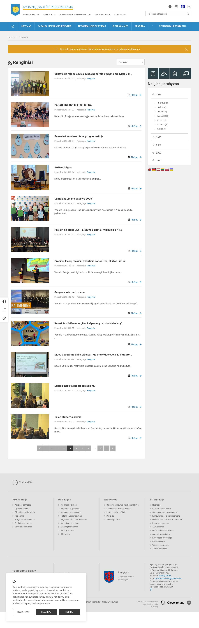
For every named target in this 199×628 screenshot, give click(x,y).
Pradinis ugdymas (69, 505)
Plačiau (134, 95)
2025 (158, 137)
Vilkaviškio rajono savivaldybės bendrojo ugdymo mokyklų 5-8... (93, 73)
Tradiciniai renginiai (23, 523)
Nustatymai (23, 612)
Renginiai (91, 78)
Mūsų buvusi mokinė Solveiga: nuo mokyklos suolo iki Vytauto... (93, 354)
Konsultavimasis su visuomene (166, 516)
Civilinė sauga (158, 541)
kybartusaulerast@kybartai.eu (168, 578)
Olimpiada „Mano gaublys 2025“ (73, 198)
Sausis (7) (161, 129)
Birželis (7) (162, 107)
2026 (158, 94)
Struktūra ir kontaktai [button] (172, 26)
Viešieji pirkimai (113, 519)
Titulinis (11, 37)
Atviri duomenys (159, 548)
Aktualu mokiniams (161, 534)
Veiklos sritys (31, 14)
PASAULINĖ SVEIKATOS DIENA (73, 105)
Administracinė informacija (75, 14)
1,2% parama (158, 527)
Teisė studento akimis (67, 417)
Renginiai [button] (140, 26)
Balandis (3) (163, 116)
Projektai (110, 516)
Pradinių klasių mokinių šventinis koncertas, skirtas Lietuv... (91, 261)
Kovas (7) (161, 120)
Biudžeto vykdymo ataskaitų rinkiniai (122, 505)
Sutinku (69, 612)
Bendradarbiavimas (23, 527)
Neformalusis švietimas (71, 516)
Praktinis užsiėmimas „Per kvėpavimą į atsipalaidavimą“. (88, 323)
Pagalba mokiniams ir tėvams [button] (55, 26)
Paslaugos (49, 14)
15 (106, 448)
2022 (158, 160)
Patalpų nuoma (67, 530)
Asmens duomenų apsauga (164, 512)
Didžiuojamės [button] (120, 26)
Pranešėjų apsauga (160, 523)
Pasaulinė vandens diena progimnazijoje (78, 136)
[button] (170, 6)
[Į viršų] (189, 603)
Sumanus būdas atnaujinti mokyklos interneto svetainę (147, 604)
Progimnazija (103, 14)
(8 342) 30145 (165, 575)
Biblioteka (65, 534)
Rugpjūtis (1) (163, 103)
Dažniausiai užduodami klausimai (167, 519)
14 (100, 448)
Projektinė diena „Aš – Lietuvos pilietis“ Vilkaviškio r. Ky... (89, 229)
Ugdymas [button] (26, 26)
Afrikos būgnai (63, 167)
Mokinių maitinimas (69, 527)
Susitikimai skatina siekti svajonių (74, 385)
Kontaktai (120, 14)
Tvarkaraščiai (25, 482)
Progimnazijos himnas (25, 519)
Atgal (40, 448)
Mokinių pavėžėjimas (70, 523)
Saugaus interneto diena (69, 292)
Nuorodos (157, 505)
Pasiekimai (19, 516)
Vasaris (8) (162, 125)
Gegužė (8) (162, 112)
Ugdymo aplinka (22, 508)
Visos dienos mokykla (71, 512)
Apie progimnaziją (23, 505)
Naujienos (23, 37)
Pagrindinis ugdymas (70, 508)
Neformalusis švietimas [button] (92, 26)
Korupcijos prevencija (162, 538)
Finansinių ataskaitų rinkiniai (119, 508)
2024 (158, 145)
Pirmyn (113, 448)
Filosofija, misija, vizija (25, 512)
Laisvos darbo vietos (161, 508)
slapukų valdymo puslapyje (36, 603)
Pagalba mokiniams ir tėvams (74, 519)
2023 (158, 153)
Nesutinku (46, 612)
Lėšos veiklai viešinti (115, 512)
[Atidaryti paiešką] (188, 14)
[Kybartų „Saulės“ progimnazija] (15, 10)
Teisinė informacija (160, 545)
